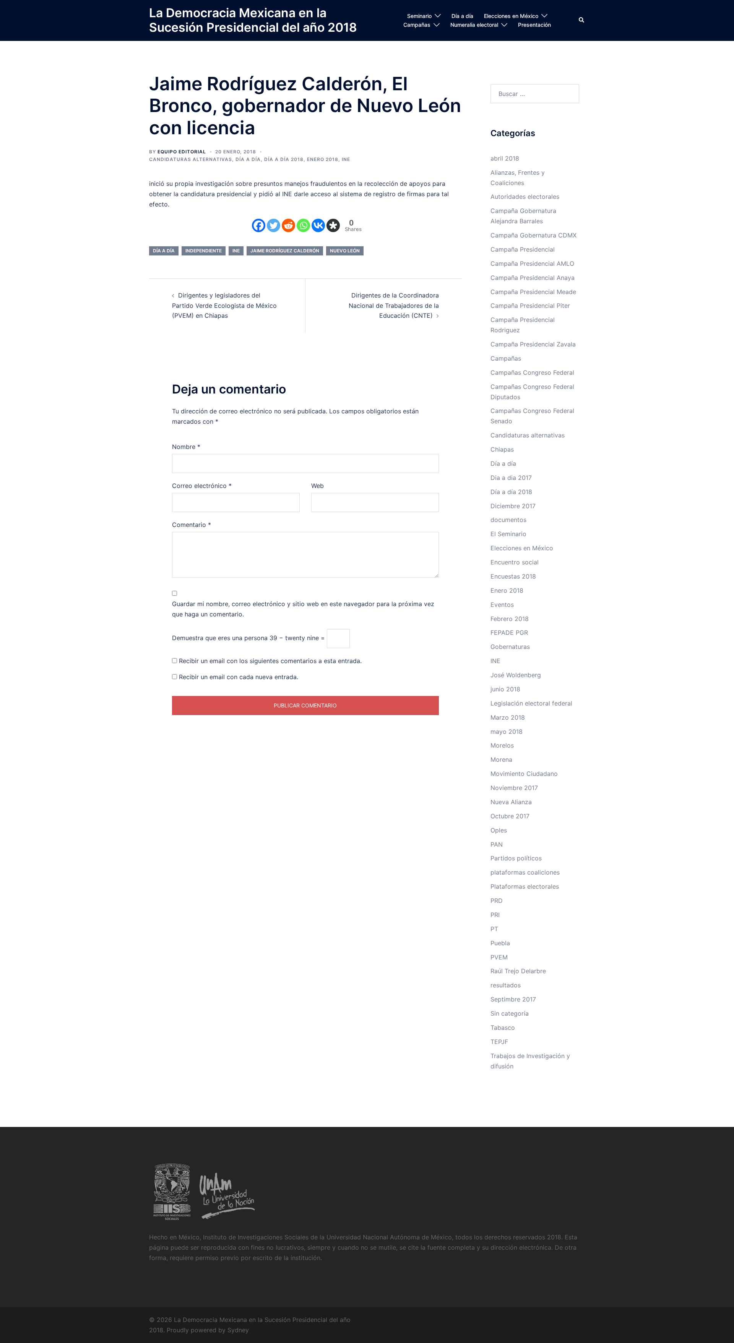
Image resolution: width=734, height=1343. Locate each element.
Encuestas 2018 (513, 576)
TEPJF (499, 1041)
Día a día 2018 (284, 159)
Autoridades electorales (524, 196)
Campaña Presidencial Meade (533, 292)
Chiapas (502, 449)
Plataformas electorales (524, 886)
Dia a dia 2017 (511, 477)
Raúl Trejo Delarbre (518, 971)
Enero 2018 (322, 159)
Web (317, 485)
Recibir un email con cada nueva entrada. (238, 677)
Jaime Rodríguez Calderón (284, 251)
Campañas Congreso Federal (532, 372)
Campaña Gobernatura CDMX (533, 235)
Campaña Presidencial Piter (530, 305)
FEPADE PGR (509, 632)
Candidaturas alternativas (190, 159)
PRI (495, 915)
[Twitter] (273, 225)
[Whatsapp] (303, 225)
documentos (508, 520)
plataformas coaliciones (525, 872)
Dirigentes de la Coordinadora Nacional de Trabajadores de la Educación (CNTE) (394, 305)
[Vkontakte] (318, 225)
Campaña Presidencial (522, 249)
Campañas (416, 24)
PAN (496, 844)
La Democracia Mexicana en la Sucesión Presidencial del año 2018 (253, 20)
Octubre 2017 (509, 816)
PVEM (499, 957)
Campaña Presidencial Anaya (532, 277)
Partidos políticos (516, 858)
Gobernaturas (510, 646)
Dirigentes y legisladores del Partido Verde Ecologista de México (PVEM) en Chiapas (224, 305)
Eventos (502, 604)
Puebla (500, 943)
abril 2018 (504, 158)
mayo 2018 (506, 731)
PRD (496, 900)
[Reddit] (288, 225)
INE (346, 159)
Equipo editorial (182, 151)
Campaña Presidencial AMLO (532, 263)
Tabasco (502, 1027)
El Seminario (508, 534)
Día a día (462, 16)
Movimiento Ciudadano (524, 773)
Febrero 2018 (509, 619)
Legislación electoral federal (531, 703)
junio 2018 (505, 689)
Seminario (419, 16)
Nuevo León (345, 251)
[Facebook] (258, 225)
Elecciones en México (511, 16)
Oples (498, 830)
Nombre (186, 446)
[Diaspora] (333, 225)
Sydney (238, 1330)
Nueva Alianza (511, 802)
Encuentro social (514, 562)
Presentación (534, 24)
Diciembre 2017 (513, 506)
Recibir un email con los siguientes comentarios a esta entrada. (270, 661)
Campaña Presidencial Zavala (533, 344)
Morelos (502, 745)
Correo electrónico (202, 485)
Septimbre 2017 (513, 999)
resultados (505, 985)
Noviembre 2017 (514, 788)
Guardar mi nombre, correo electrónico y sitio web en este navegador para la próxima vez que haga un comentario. (303, 609)
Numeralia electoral (474, 24)
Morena (501, 759)
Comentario (191, 524)
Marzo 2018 (507, 717)
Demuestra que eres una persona (220, 638)
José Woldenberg (515, 675)
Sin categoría (509, 1013)
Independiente (203, 251)
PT (494, 929)
